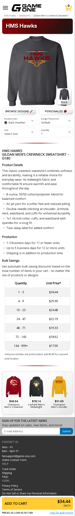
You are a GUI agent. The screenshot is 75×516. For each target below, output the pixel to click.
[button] (5, 7)
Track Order (9, 469)
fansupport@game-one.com (18, 456)
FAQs (5, 476)
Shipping (7, 473)
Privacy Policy (10, 485)
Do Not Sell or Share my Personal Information (29, 493)
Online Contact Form (14, 460)
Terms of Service (12, 489)
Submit (66, 431)
